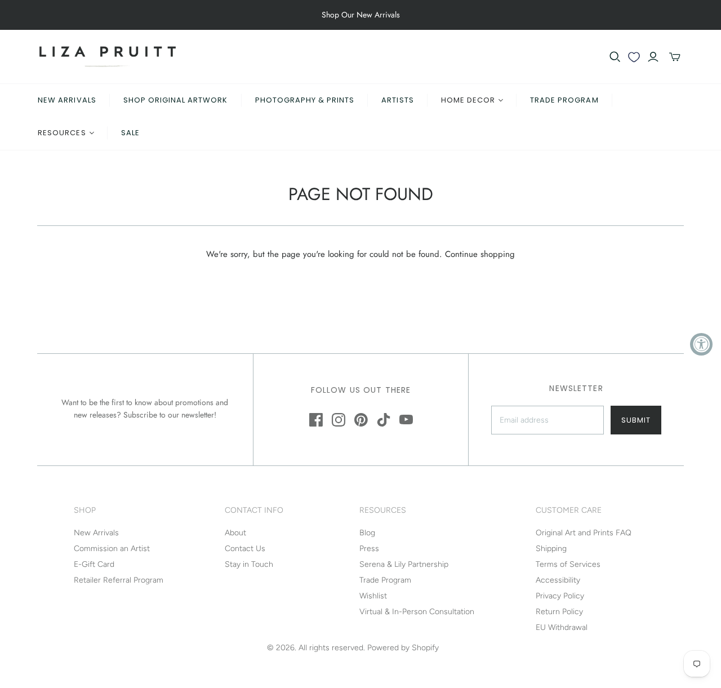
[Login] (653, 57)
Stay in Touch (249, 564)
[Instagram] (338, 420)
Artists (397, 100)
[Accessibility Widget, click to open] (701, 344)
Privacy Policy (560, 596)
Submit (636, 420)
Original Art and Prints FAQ (583, 533)
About (235, 533)
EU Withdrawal (562, 627)
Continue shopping (480, 254)
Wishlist (373, 596)
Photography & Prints (305, 100)
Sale (130, 132)
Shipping (551, 548)
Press (369, 548)
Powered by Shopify (403, 648)
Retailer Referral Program (118, 580)
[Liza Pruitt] (107, 56)
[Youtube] (406, 420)
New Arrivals (67, 100)
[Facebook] (316, 420)
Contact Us (245, 548)
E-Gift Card (94, 564)
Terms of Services (568, 564)
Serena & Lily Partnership (403, 564)
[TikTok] (383, 420)
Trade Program (564, 100)
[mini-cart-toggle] (675, 57)
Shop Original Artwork (175, 100)
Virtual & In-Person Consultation (416, 611)
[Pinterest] (361, 420)
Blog (367, 533)
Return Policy (559, 611)
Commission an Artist (112, 548)
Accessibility (558, 580)
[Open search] (615, 57)
